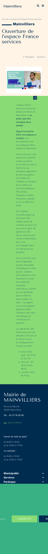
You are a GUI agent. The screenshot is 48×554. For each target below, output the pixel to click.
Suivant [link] (40, 57)
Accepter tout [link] (24, 519)
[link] (13, 6)
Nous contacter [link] (15, 422)
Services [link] (9, 477)
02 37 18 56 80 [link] (16, 415)
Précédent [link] (29, 57)
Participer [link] (10, 481)
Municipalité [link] (11, 473)
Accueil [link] (5, 19)
